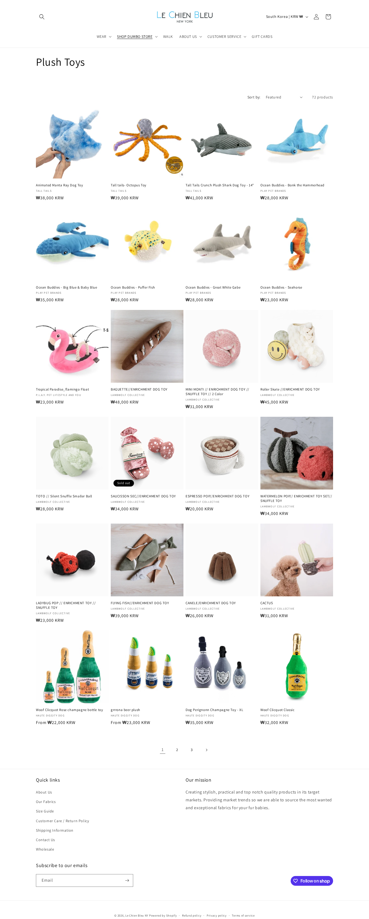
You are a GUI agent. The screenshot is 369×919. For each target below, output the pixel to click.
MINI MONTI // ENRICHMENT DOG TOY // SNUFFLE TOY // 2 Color (217, 391)
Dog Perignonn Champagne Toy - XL (214, 710)
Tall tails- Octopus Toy (128, 185)
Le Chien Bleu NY (136, 915)
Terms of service (243, 915)
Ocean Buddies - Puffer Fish (133, 287)
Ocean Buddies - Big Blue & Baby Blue (66, 287)
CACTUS (266, 603)
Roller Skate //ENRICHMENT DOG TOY (290, 389)
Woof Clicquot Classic (277, 710)
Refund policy (191, 915)
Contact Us (45, 839)
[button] (42, 17)
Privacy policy (217, 915)
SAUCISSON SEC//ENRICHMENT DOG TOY (143, 496)
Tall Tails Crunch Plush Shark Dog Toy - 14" (220, 185)
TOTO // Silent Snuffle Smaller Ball (64, 496)
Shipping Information (54, 830)
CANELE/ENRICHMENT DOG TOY (211, 603)
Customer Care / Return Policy (62, 820)
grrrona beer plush (125, 710)
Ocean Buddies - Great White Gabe (213, 287)
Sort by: (253, 97)
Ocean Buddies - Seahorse (281, 287)
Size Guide (45, 811)
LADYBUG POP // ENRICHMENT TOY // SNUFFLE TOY (66, 605)
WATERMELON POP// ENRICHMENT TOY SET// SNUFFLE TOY (296, 498)
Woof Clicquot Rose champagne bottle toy (69, 710)
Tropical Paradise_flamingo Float (62, 389)
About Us (44, 792)
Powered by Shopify (163, 915)
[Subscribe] (127, 880)
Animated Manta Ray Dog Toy (59, 185)
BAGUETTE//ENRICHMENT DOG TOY (139, 389)
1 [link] (163, 749)
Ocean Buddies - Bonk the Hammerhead (292, 185)
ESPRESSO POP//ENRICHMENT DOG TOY (217, 496)
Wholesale (45, 849)
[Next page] (206, 750)
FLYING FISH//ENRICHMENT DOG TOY (140, 603)
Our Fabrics (46, 801)
